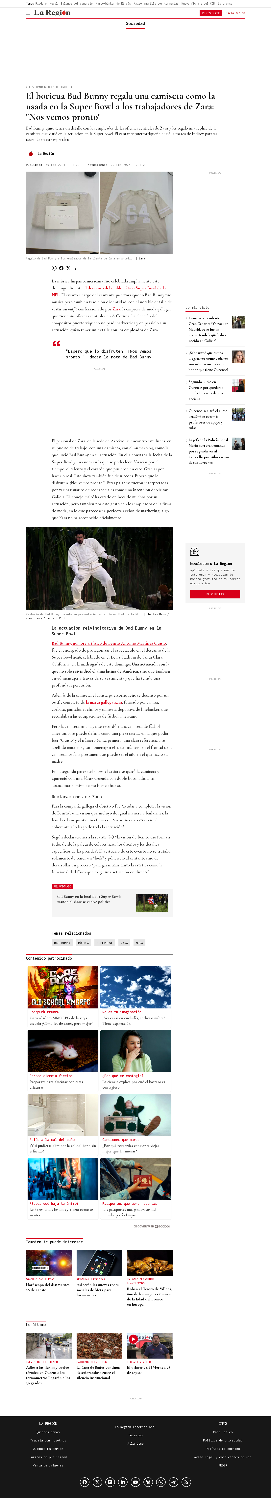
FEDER (222, 1465)
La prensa (225, 3)
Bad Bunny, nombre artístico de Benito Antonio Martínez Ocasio (109, 643)
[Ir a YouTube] (135, 1482)
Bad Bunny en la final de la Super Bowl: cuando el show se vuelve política (89, 899)
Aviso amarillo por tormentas (156, 3)
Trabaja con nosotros (48, 1440)
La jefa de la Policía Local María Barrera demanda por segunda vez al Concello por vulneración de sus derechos (209, 451)
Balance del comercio (77, 3)
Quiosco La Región (48, 1448)
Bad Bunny (62, 943)
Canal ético (223, 1432)
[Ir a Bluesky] (148, 1482)
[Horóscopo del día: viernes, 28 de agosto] (49, 1263)
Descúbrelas (215, 594)
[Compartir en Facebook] (61, 268)
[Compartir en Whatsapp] (54, 268)
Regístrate (211, 13)
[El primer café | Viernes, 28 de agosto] (150, 1346)
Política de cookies (223, 1448)
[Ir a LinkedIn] (123, 1482)
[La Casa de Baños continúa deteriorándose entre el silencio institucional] (99, 1346)
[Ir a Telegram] (173, 1482)
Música (83, 943)
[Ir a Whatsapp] (161, 1482)
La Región (46, 153)
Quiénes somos (48, 1432)
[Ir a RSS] (186, 1482)
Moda (139, 943)
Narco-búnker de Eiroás (113, 3)
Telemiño (135, 1435)
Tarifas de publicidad (48, 1457)
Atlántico (136, 1443)
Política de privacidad (222, 1440)
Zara (116, 309)
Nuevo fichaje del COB (198, 3)
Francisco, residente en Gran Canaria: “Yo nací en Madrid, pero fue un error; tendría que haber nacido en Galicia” (208, 329)
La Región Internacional (135, 1427)
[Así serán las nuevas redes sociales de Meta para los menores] (99, 1263)
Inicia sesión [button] (234, 12)
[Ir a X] (97, 1482)
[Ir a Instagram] (110, 1482)
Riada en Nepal (47, 3)
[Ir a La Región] (52, 13)
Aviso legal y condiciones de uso (222, 1457)
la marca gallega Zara (104, 702)
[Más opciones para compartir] (75, 268)
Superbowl (105, 943)
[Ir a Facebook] (84, 1482)
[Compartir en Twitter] (68, 268)
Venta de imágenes (48, 1465)
